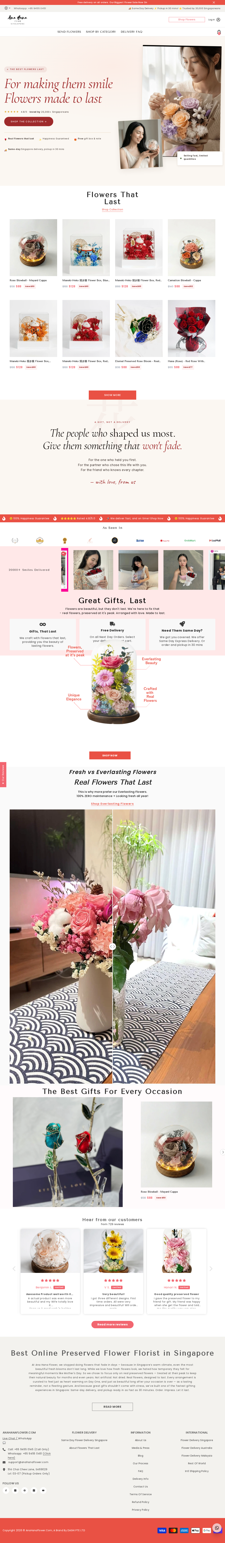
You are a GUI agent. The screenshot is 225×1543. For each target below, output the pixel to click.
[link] (10, 540)
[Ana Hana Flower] (112, 677)
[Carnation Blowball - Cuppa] (191, 247)
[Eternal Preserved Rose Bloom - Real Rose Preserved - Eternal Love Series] (139, 328)
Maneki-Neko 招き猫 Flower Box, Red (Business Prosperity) (84, 361)
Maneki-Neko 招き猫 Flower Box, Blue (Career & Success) (85, 280)
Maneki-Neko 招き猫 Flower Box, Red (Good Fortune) (137, 280)
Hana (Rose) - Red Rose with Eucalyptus (186, 361)
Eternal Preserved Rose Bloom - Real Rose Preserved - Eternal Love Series (138, 361)
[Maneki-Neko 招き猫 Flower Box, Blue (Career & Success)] (86, 247)
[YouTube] (43, 1490)
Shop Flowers (186, 19)
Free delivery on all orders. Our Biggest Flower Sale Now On (112, 2)
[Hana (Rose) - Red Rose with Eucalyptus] (191, 328)
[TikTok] (34, 1490)
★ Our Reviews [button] (3, 774)
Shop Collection (112, 209)
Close (213, 2)
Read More (112, 1407)
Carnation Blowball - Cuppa (184, 280)
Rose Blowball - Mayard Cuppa (28, 280)
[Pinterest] (24, 1490)
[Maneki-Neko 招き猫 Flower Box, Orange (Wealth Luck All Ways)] (33, 328)
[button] (14, 1268)
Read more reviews (112, 1324)
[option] (176, 1152)
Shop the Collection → (29, 121)
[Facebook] (6, 1490)
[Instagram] (15, 1490)
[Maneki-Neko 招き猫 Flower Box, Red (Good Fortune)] (139, 247)
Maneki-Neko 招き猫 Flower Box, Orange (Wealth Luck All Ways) (29, 361)
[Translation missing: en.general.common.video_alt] (68, 1152)
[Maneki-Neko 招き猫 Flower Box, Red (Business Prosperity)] (86, 328)
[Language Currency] (7, 8)
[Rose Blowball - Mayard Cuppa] (33, 247)
